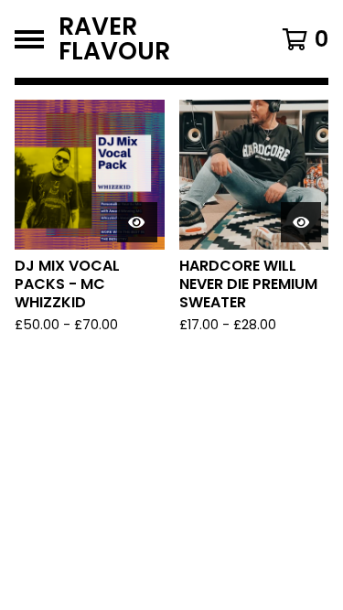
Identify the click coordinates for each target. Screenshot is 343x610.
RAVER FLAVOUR (114, 39)
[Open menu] (29, 39)
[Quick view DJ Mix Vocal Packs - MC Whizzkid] (137, 222)
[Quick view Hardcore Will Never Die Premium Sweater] (301, 222)
